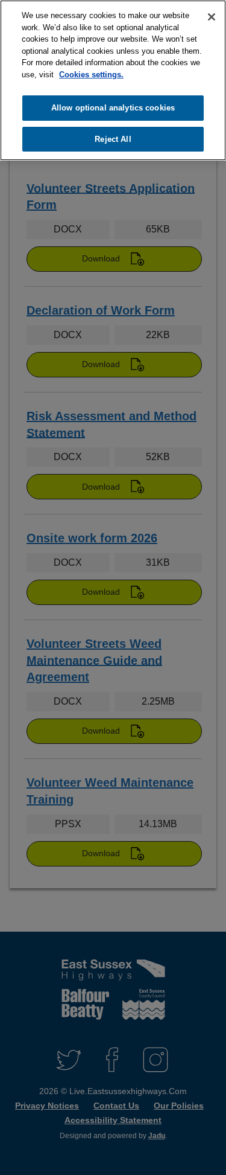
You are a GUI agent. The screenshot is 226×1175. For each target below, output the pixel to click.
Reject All (113, 139)
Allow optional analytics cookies (113, 107)
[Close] (211, 17)
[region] (113, 80)
